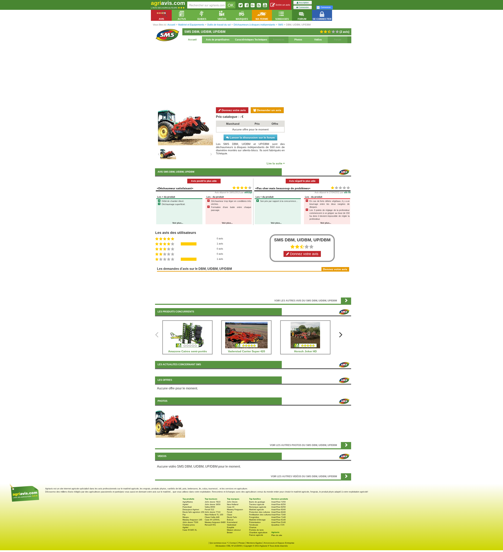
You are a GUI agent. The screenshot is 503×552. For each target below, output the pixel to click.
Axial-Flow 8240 (278, 512)
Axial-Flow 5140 (278, 522)
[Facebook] (247, 5)
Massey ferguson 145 (192, 520)
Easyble (230, 527)
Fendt (229, 512)
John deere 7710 (212, 512)
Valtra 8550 (210, 507)
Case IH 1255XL (212, 520)
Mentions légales (254, 543)
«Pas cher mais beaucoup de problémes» (282, 188)
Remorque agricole (257, 507)
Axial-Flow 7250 (278, 502)
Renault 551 (210, 525)
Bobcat (230, 520)
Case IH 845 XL (190, 530)
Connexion (303, 7)
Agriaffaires (188, 502)
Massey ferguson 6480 (215, 522)
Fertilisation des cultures (260, 515)
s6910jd (248, 192)
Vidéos (318, 39)
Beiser (230, 532)
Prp (184, 515)
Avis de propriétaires (217, 39)
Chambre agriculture (258, 532)
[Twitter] (241, 5)
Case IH (230, 507)
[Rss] (259, 5)
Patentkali (187, 507)
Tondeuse (253, 525)
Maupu (186, 517)
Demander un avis (268, 110)
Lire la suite (275, 163)
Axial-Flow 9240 (278, 509)
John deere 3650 (212, 504)
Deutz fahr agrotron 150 (193, 512)
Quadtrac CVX (278, 525)
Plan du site (276, 535)
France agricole (256, 535)
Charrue (252, 527)
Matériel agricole (256, 509)
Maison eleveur (234, 530)
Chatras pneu (189, 525)
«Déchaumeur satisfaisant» (175, 188)
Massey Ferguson (235, 509)
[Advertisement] (253, 74)
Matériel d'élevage (257, 520)
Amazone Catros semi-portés (187, 351)
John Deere (232, 502)
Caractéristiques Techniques (251, 39)
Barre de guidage (257, 502)
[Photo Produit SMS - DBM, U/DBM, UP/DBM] (170, 422)
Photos (298, 39)
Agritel (185, 504)
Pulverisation (255, 522)
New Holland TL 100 (214, 515)
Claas (229, 515)
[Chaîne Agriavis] (265, 5)
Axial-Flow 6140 (278, 520)
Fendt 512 (209, 509)
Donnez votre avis (233, 110)
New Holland (232, 504)
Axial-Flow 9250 (278, 507)
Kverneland (232, 522)
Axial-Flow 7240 (278, 515)
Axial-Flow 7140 (278, 517)
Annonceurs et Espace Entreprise (279, 543)
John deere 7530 (190, 522)
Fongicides (254, 517)
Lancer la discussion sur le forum (252, 137)
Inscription (303, 2)
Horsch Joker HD (305, 351)
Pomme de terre (256, 530)
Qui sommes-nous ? (219, 543)
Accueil (192, 39)
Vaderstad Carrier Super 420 (246, 351)
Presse (242, 543)
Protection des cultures (259, 512)
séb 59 (347, 192)
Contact (233, 543)
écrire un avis (282, 5)
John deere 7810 (212, 502)
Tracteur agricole (256, 504)
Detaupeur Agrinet (191, 509)
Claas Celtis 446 (212, 517)
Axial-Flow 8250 (278, 504)
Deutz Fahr (232, 517)
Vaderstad (231, 525)
